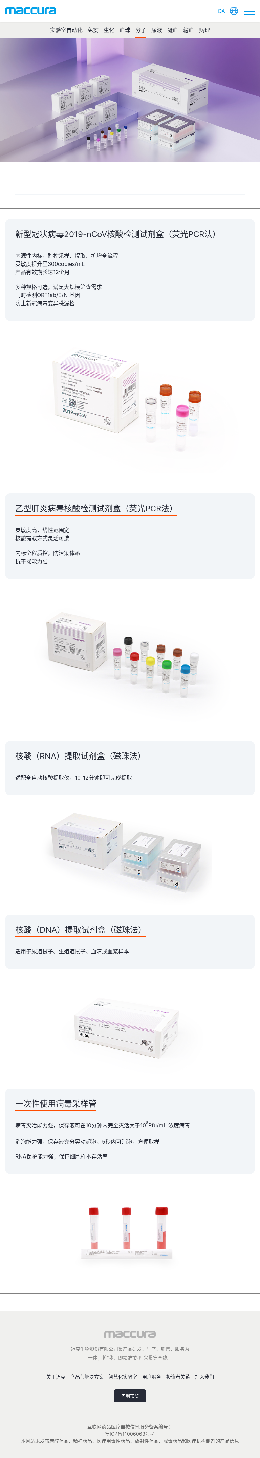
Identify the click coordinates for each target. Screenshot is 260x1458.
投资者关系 (178, 1377)
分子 (140, 29)
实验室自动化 (66, 29)
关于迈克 (55, 1377)
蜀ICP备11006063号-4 (130, 1434)
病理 (204, 29)
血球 (125, 29)
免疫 (93, 29)
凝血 (172, 29)
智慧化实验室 (123, 1377)
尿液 (156, 29)
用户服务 (151, 1377)
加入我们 (204, 1377)
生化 (109, 29)
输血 (188, 29)
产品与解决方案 (87, 1377)
